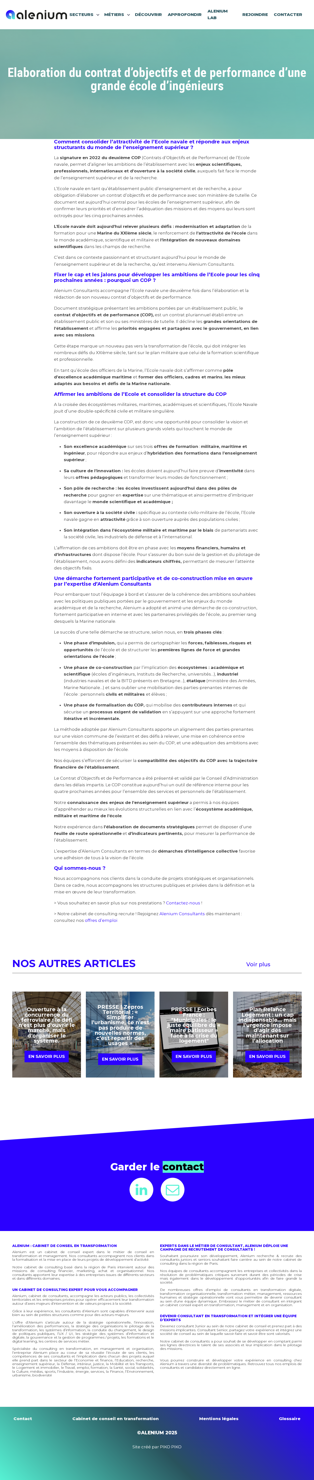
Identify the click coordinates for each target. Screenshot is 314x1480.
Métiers (114, 14)
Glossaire (290, 1418)
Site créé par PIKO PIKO (157, 1446)
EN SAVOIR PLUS (46, 1056)
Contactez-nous (183, 902)
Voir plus (258, 964)
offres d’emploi (101, 920)
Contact (22, 1418)
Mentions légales (218, 1418)
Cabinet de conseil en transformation (115, 1418)
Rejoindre (255, 14)
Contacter (288, 14)
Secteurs (81, 14)
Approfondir (185, 14)
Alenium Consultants (182, 913)
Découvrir (148, 14)
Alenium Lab (218, 14)
